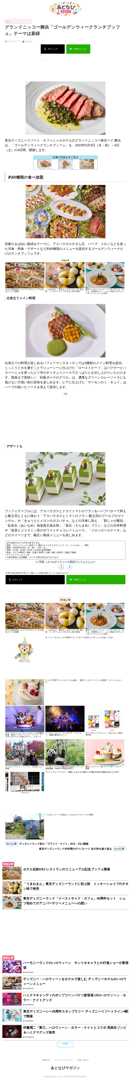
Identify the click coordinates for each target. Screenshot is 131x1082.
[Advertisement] (65, 74)
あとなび (28, 41)
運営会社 (46, 1060)
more (65, 1043)
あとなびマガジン (65, 1068)
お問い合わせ (83, 1060)
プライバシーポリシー (63, 1060)
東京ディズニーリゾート (18, 21)
